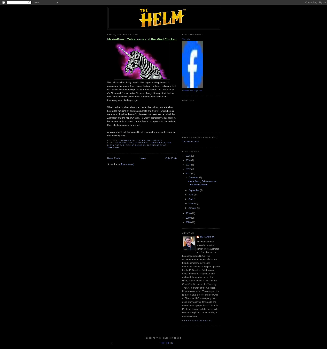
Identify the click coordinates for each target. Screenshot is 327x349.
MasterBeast (142, 143)
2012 (188, 169)
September (194, 190)
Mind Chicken (158, 143)
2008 (188, 222)
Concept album (124, 143)
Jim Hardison (207, 237)
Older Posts (171, 158)
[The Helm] (192, 87)
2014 (188, 160)
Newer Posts (113, 158)
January (193, 208)
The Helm (186, 39)
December (194, 177)
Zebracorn (113, 147)
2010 (188, 213)
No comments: (155, 140)
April (191, 199)
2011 (188, 173)
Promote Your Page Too (192, 91)
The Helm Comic (190, 141)
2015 (188, 156)
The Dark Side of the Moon (130, 145)
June (191, 194)
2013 (188, 164)
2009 (188, 218)
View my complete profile (197, 321)
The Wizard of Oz (156, 145)
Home (143, 158)
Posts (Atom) (127, 164)
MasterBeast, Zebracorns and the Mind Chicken (141, 39)
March (192, 203)
